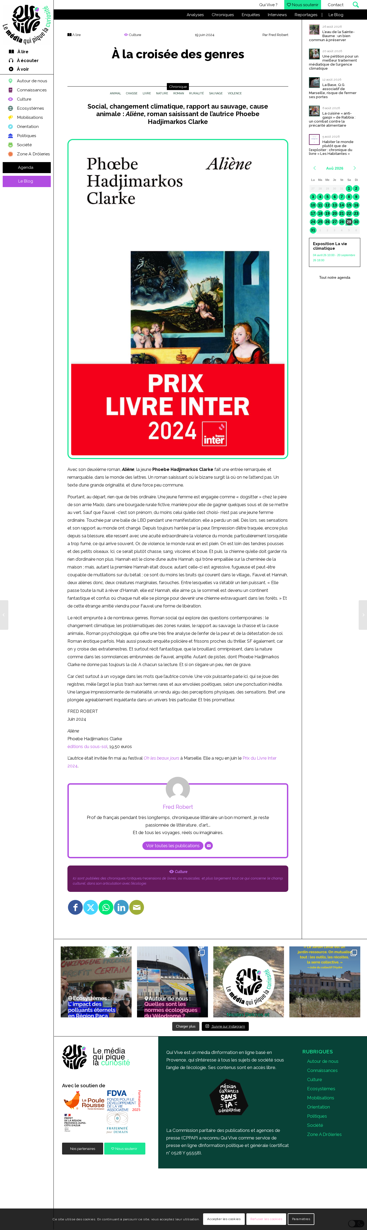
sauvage (216, 93)
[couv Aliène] (177, 299)
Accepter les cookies (223, 1219)
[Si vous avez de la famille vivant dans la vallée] (96, 981)
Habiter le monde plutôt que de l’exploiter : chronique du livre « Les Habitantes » (331, 148)
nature (162, 93)
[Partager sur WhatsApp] (106, 907)
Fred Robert (278, 35)
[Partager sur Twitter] (90, 907)
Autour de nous (323, 1061)
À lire (76, 35)
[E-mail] (209, 846)
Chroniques (223, 14)
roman (178, 93)
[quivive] (96, 1057)
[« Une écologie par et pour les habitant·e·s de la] (324, 981)
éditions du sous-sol (87, 746)
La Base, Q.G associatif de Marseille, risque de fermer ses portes (333, 91)
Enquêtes (251, 14)
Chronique (178, 86)
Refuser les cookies (266, 1219)
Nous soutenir (304, 4)
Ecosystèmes (321, 1088)
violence (235, 93)
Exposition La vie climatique (330, 246)
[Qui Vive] (27, 25)
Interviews (277, 14)
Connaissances (322, 1070)
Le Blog (336, 14)
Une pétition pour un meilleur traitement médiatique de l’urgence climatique (333, 62)
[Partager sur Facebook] (75, 907)
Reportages (306, 14)
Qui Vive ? (268, 4)
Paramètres (301, 1219)
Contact (335, 4)
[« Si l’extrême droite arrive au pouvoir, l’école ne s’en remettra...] (363, 615)
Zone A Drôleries (324, 1134)
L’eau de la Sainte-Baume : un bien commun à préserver (332, 36)
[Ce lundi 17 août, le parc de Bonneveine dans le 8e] (248, 981)
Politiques (317, 1116)
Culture (314, 1079)
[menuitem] (26, 52)
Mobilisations (320, 1097)
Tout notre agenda (334, 278)
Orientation (318, 1107)
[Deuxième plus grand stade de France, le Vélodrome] (172, 981)
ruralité (196, 93)
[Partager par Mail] (136, 907)
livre (147, 93)
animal (115, 93)
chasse (132, 93)
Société (315, 1125)
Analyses (195, 14)
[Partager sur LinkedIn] (121, 907)
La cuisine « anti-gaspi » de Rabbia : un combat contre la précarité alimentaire (332, 119)
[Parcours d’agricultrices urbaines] (4, 615)
